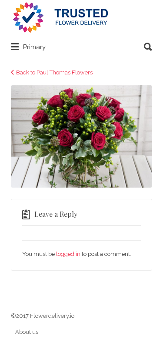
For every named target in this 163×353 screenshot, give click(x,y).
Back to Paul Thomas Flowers (54, 72)
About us (26, 332)
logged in (68, 254)
